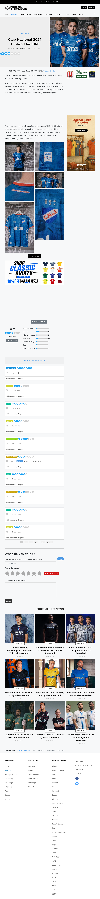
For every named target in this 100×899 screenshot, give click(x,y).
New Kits (19, 643)
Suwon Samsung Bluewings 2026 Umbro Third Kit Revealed (19, 650)
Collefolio (56, 2)
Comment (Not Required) (15, 580)
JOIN (84, 7)
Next (49, 542)
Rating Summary (12, 568)
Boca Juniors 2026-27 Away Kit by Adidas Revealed (80, 650)
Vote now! (13, 340)
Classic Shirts (49, 71)
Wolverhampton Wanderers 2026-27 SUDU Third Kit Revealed (50, 650)
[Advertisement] (34, 109)
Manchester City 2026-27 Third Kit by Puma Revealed (80, 737)
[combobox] (94, 14)
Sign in (91, 7)
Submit (8, 601)
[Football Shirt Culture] (16, 8)
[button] (34, 787)
